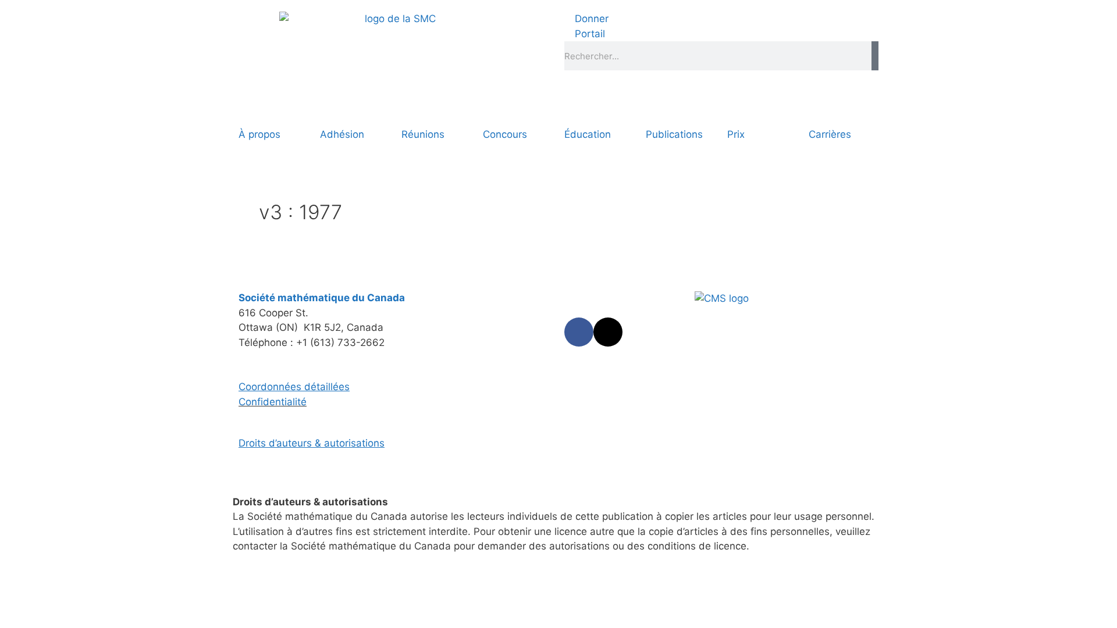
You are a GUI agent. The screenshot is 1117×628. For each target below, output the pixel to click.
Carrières (830, 134)
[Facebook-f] (578, 332)
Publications (674, 134)
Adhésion (342, 134)
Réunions (422, 134)
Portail (588, 34)
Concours (505, 134)
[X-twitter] (607, 332)
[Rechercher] (874, 55)
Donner (590, 18)
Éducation (587, 134)
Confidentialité (273, 402)
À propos (259, 134)
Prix (736, 134)
